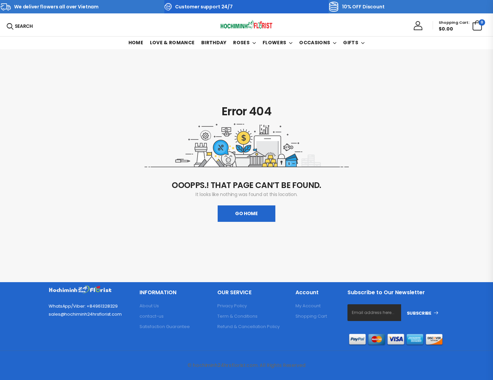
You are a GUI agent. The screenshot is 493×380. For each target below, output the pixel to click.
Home (135, 42)
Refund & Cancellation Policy (248, 326)
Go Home (246, 213)
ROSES (241, 42)
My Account (308, 306)
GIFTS (350, 42)
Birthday (214, 42)
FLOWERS (274, 42)
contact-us (152, 316)
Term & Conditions (237, 316)
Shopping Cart (311, 316)
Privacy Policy (232, 306)
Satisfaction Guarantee (165, 326)
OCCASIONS (314, 42)
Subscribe (419, 313)
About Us (149, 306)
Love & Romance (172, 42)
